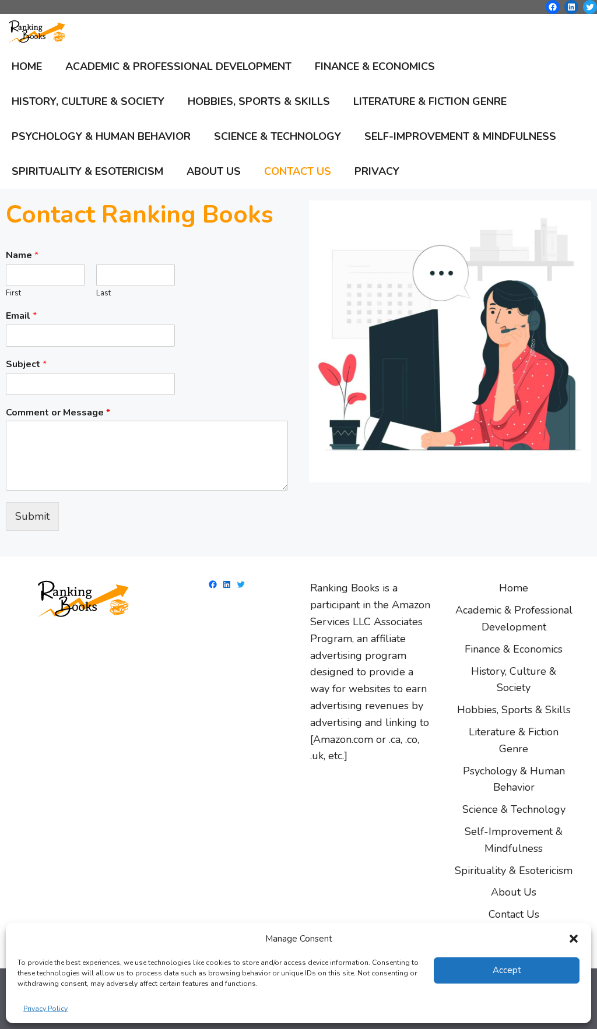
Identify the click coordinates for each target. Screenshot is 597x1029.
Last (103, 293)
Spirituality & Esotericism (87, 171)
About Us (214, 171)
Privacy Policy (45, 1008)
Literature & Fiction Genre (430, 101)
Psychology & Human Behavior (101, 136)
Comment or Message (58, 413)
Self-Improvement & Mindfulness (460, 136)
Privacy (376, 171)
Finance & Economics (375, 66)
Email (21, 316)
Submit (32, 516)
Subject (26, 364)
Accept (507, 970)
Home (27, 66)
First (13, 293)
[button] (574, 939)
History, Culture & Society (88, 101)
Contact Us (297, 171)
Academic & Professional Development (178, 66)
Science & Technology (277, 136)
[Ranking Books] (40, 31)
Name (22, 255)
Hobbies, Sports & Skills (259, 101)
